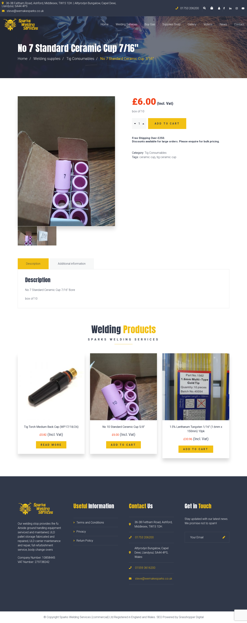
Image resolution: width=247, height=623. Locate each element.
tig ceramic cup (166, 157)
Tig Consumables (80, 58)
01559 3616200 (145, 567)
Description (33, 263)
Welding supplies (46, 58)
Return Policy (84, 540)
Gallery (192, 24)
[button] (211, 8)
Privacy (81, 531)
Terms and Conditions (90, 522)
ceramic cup (147, 157)
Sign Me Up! (223, 537)
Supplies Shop (171, 24)
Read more (51, 444)
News (223, 24)
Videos (208, 24)
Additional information (72, 263)
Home (104, 24)
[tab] (34, 263)
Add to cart (167, 123)
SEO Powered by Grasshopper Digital (180, 617)
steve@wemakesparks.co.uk (153, 578)
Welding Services (126, 24)
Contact (239, 24)
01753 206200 (144, 537)
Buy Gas (150, 24)
